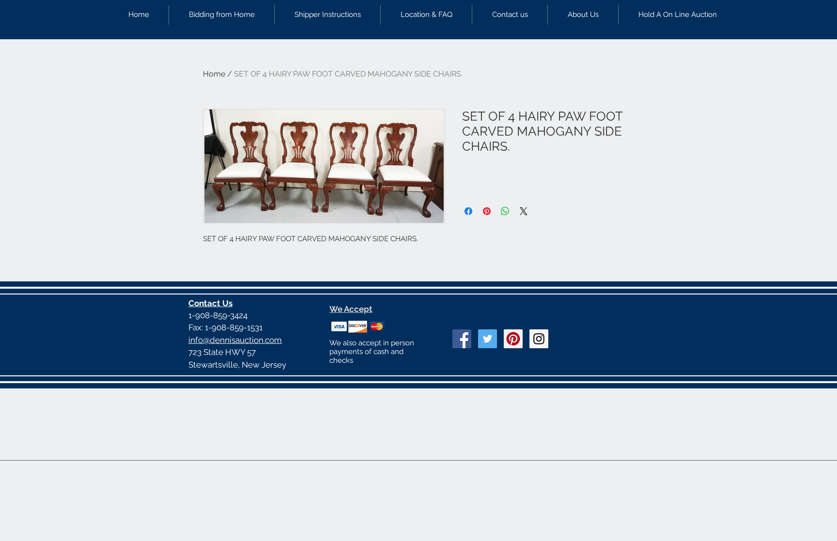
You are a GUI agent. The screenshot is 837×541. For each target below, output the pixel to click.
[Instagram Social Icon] (538, 338)
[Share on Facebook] (468, 211)
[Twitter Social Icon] (487, 338)
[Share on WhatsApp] (505, 211)
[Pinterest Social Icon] (513, 338)
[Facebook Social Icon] (461, 338)
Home (214, 73)
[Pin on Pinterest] (487, 211)
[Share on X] (523, 211)
